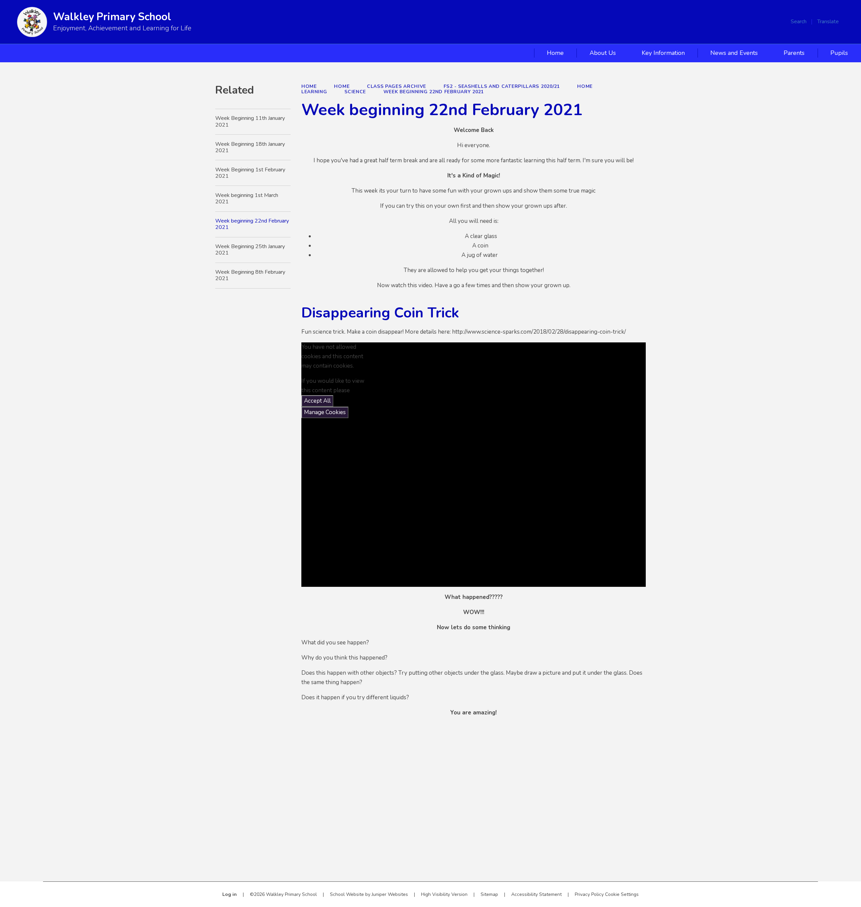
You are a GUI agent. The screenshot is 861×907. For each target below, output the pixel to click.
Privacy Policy (589, 894)
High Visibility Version (444, 894)
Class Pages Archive (396, 86)
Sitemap (489, 894)
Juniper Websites (390, 894)
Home (309, 86)
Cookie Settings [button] (622, 894)
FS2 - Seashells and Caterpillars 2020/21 (502, 86)
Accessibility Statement (536, 894)
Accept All (317, 401)
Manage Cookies (325, 412)
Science (355, 92)
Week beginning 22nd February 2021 (433, 92)
